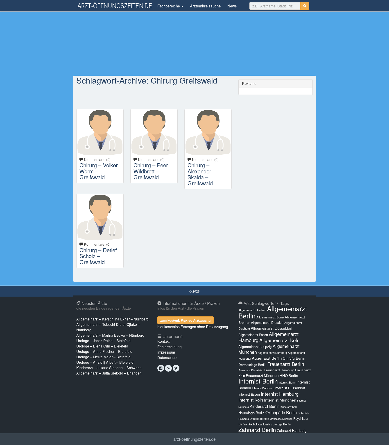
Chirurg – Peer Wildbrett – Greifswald (150, 171)
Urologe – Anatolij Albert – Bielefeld (104, 362)
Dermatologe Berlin (252, 364)
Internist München (280, 400)
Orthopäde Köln (259, 418)
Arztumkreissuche (205, 6)
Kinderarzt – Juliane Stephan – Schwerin (109, 367)
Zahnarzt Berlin (257, 430)
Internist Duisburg (263, 388)
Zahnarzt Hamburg (292, 430)
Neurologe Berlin (251, 412)
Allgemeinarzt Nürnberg (272, 352)
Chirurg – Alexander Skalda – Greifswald (200, 174)
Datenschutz (167, 357)
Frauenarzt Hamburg (279, 370)
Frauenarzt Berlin (285, 363)
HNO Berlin (289, 375)
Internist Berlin (258, 381)
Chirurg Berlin (294, 358)
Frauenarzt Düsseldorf (250, 370)
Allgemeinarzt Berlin (272, 312)
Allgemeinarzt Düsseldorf (271, 328)
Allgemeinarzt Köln (279, 340)
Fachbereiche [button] (168, 6)
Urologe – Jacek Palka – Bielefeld (103, 340)
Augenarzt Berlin (267, 358)
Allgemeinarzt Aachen (252, 310)
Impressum (166, 352)
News (232, 6)
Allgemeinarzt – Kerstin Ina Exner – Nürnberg (112, 319)
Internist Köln (250, 400)
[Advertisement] (194, 43)
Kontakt (163, 341)
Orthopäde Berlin (281, 412)
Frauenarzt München (262, 375)
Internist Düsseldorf (289, 388)
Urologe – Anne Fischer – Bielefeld (104, 351)
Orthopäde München (281, 418)
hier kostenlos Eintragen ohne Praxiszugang (192, 326)
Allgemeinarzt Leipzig (255, 346)
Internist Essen (249, 394)
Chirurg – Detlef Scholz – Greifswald (98, 256)
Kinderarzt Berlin (265, 406)
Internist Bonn (287, 382)
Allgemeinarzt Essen (253, 334)
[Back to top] (378, 436)
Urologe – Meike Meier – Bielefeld (103, 356)
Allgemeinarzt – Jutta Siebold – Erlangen (109, 373)
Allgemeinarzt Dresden (267, 322)
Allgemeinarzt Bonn (270, 317)
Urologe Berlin (281, 424)
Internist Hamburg (280, 393)
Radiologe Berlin (259, 424)
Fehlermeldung (169, 346)
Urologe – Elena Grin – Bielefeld (102, 346)
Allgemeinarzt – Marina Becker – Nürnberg (110, 335)
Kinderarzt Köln (288, 407)
